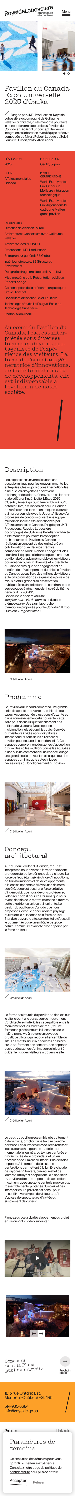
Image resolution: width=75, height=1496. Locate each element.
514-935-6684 (17, 1406)
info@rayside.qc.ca (21, 1411)
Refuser (39, 1482)
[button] (34, 1333)
